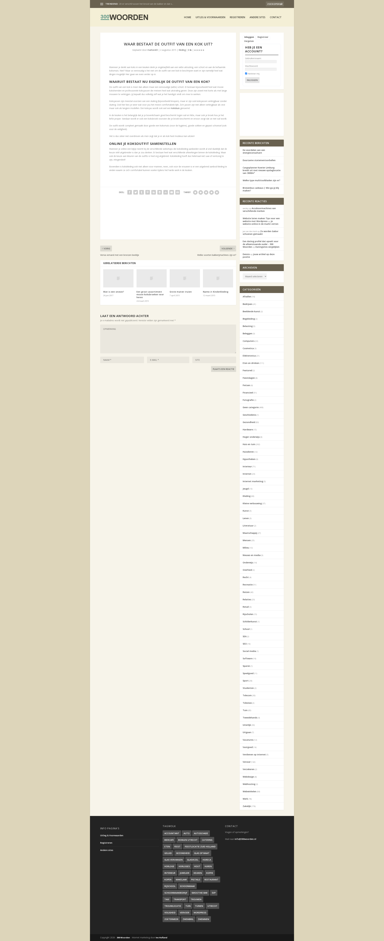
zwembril (188, 919)
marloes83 (152, 49)
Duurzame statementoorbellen (259, 160)
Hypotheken (249, 459)
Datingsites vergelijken (267, 246)
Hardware (248, 429)
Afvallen (247, 296)
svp (214, 892)
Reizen (246, 592)
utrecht (212, 906)
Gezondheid (249, 422)
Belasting (248, 326)
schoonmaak (187, 886)
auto (187, 833)
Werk (245, 798)
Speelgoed (248, 673)
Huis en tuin (249, 444)
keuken (198, 873)
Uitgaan (247, 732)
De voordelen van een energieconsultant (254, 151)
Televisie (247, 702)
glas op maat (201, 853)
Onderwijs (248, 562)
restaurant (211, 879)
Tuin (245, 710)
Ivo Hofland (161, 937)
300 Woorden (123, 937)
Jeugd (246, 488)
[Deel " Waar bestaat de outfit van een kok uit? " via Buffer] (160, 192)
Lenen (246, 518)
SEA (244, 636)
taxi (166, 899)
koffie (209, 873)
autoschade (201, 833)
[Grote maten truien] (185, 278)
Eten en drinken (251, 363)
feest (177, 846)
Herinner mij (254, 73)
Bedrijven (247, 304)
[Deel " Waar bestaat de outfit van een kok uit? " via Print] (178, 192)
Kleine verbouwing (252, 503)
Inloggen (249, 37)
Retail (246, 606)
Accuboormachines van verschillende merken (141, 3)
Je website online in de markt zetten (260, 222)
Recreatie (248, 584)
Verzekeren (248, 769)
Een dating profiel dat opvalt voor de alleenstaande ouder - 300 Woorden (260, 244)
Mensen (247, 540)
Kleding (182, 49)
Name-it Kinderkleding (215, 291)
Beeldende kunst (251, 311)
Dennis (246, 254)
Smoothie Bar (199, 892)
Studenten (248, 688)
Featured (247, 370)
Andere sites (257, 17)
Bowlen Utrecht (188, 839)
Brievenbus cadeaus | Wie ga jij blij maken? (261, 189)
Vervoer (247, 761)
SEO (245, 643)
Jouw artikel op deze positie (258, 255)
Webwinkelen (249, 791)
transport (180, 899)
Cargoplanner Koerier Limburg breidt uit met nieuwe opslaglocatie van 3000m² (261, 170)
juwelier (184, 873)
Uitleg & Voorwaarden (210, 17)
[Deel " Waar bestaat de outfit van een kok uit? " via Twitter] (136, 192)
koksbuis (175, 108)
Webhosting (249, 784)
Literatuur (248, 525)
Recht (246, 577)
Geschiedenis (249, 414)
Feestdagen (249, 377)
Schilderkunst (250, 621)
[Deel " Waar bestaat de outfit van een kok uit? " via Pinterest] (148, 192)
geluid (168, 853)
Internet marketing (253, 481)
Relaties (247, 599)
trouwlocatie (172, 906)
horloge (169, 866)
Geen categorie (251, 407)
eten (167, 846)
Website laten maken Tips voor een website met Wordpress (261, 219)
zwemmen (203, 919)
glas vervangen (173, 859)
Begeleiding (249, 318)
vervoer (184, 912)
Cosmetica (248, 348)
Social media (249, 651)
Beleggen (247, 333)
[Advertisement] (168, 219)
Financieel (248, 392)
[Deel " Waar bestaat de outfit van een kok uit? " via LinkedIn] (154, 192)
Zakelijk (247, 806)
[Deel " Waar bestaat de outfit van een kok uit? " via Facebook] (130, 192)
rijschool (170, 886)
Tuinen (199, 906)
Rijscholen (248, 614)
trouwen (196, 899)
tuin (188, 906)
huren (208, 866)
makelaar (181, 879)
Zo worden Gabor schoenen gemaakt (260, 232)
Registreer (263, 37)
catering (207, 839)
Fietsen (246, 385)
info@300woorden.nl (245, 839)
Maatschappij (250, 533)
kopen (167, 879)
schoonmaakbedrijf (175, 892)
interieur (169, 873)
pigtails (195, 879)
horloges (184, 866)
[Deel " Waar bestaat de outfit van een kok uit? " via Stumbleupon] (166, 192)
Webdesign (248, 776)
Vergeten (249, 41)
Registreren (237, 17)
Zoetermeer (171, 919)
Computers (248, 341)
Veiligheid (170, 912)
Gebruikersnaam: (253, 58)
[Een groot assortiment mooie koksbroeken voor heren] (151, 278)
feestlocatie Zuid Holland (200, 846)
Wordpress (200, 912)
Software (247, 658)
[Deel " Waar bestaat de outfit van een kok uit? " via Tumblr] (142, 192)
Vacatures (248, 739)
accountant (171, 833)
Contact (276, 17)
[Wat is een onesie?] (118, 278)
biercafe (169, 839)
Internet (247, 473)
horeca (207, 859)
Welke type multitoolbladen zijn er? (261, 180)
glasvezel (192, 859)
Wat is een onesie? (113, 291)
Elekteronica (249, 355)
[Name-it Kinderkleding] (218, 278)
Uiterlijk (247, 724)
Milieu (246, 547)
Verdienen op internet (254, 754)
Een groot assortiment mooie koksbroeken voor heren (150, 294)
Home (187, 17)
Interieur (247, 466)
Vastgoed (248, 747)
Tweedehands (250, 717)
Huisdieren (248, 451)
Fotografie (248, 400)
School (246, 629)
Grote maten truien (181, 291)
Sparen (246, 666)
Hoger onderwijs (251, 436)
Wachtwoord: (251, 66)
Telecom (247, 695)
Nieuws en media (252, 555)
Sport (246, 680)
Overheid (247, 569)
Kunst (246, 510)
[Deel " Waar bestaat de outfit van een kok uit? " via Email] (172, 192)
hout (197, 866)
